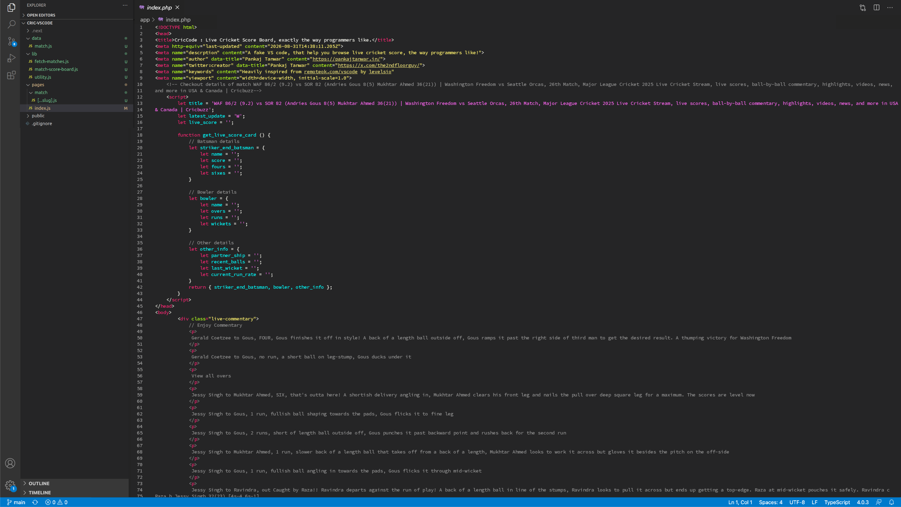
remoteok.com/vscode (331, 71)
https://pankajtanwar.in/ (346, 59)
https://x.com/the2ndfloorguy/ (379, 65)
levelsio (380, 71)
